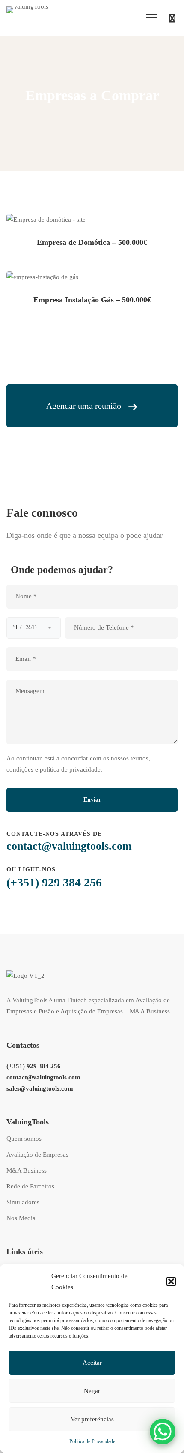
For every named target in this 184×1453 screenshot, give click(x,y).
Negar (92, 1390)
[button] (171, 1281)
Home (42, 119)
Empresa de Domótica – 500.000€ (92, 242)
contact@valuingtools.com (69, 846)
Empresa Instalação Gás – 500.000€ (92, 299)
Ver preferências (92, 1419)
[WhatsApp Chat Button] (162, 1431)
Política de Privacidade (92, 1441)
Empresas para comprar (87, 119)
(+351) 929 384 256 (54, 882)
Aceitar (92, 1362)
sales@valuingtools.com (39, 1088)
